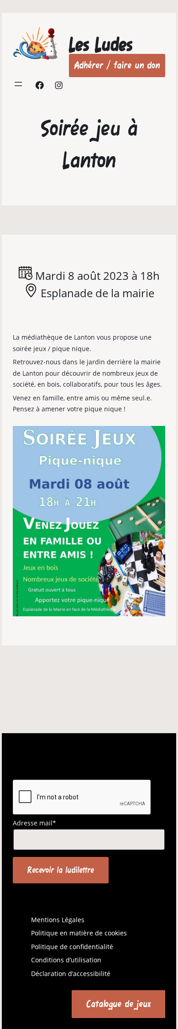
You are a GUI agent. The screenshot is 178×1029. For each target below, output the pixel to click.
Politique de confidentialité (72, 946)
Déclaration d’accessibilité (70, 973)
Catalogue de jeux (118, 1003)
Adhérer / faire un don (117, 65)
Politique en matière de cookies (79, 933)
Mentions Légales (57, 919)
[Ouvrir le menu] (18, 84)
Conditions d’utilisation (66, 960)
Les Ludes (100, 44)
